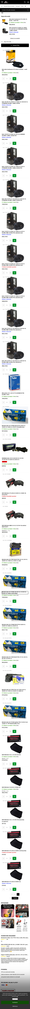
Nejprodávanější (7, 41)
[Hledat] (24, 2)
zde (17, 996)
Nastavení (15, 999)
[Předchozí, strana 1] (15, 894)
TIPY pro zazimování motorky (8, 972)
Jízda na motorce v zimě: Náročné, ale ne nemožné (12, 974)
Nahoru (15, 898)
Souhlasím (15, 1002)
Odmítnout (15, 1006)
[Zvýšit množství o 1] (10, 78)
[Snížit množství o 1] (3, 78)
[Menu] (2, 2)
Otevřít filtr (15, 45)
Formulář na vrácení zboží (8, 990)
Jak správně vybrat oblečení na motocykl (10, 976)
